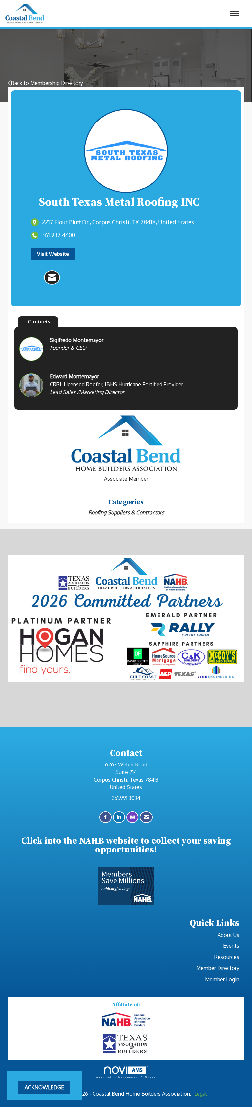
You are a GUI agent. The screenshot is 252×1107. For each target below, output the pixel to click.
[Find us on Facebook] (105, 817)
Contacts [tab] (39, 321)
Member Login (222, 979)
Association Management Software (126, 1077)
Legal (200, 1093)
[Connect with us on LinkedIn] (119, 817)
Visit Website (53, 254)
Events (231, 945)
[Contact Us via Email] (146, 817)
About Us (228, 935)
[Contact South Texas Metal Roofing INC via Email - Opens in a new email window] (52, 277)
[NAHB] (126, 1019)
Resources (226, 957)
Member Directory (217, 968)
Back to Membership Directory (47, 83)
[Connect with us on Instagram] (132, 817)
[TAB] (126, 1043)
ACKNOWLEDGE (44, 1087)
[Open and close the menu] (145, 14)
